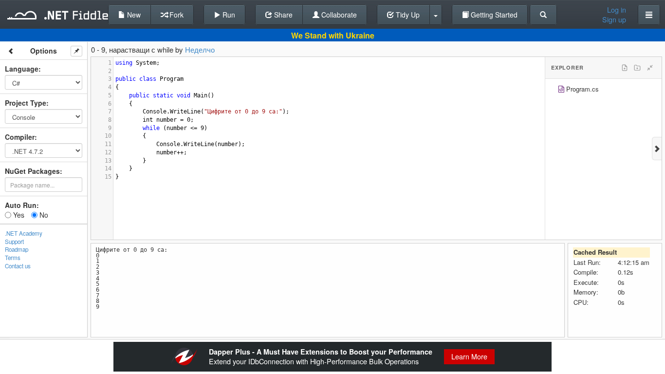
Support (14, 241)
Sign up (614, 19)
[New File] (624, 68)
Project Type (25, 103)
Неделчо (200, 49)
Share (282, 14)
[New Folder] (637, 68)
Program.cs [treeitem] (582, 89)
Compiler (20, 137)
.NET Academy (23, 233)
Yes (17, 215)
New (133, 14)
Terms (12, 258)
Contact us (18, 266)
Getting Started (493, 14)
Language (21, 69)
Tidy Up (407, 14)
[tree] (603, 90)
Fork (175, 14)
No (42, 215)
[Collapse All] (650, 68)
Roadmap (16, 249)
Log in (616, 10)
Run (228, 14)
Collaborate (338, 14)
